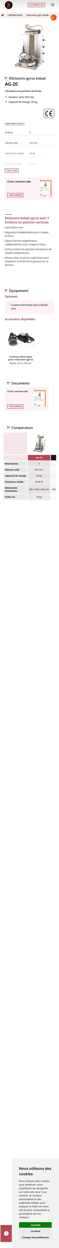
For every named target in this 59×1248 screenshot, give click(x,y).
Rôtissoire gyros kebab (27, 78)
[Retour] (48, 5)
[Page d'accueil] (9, 5)
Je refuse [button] (35, 1231)
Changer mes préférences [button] (35, 1237)
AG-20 (39, 457)
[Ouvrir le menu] (53, 4)
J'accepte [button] (35, 1225)
